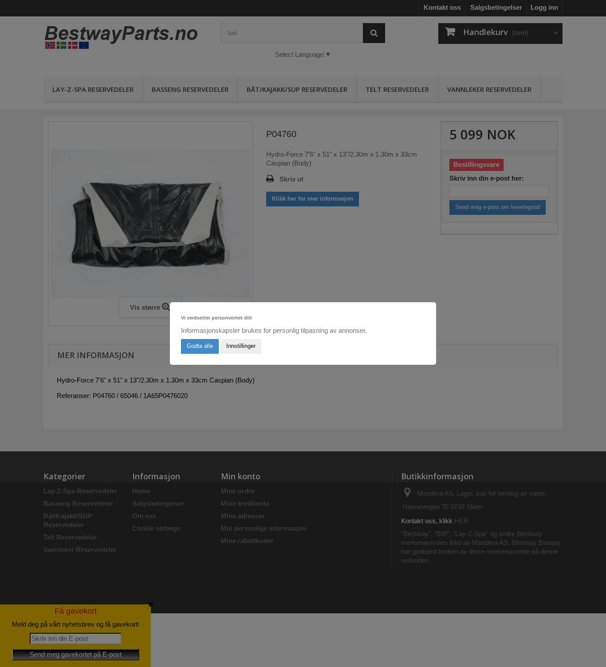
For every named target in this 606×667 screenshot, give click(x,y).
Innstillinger (241, 346)
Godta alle (200, 346)
